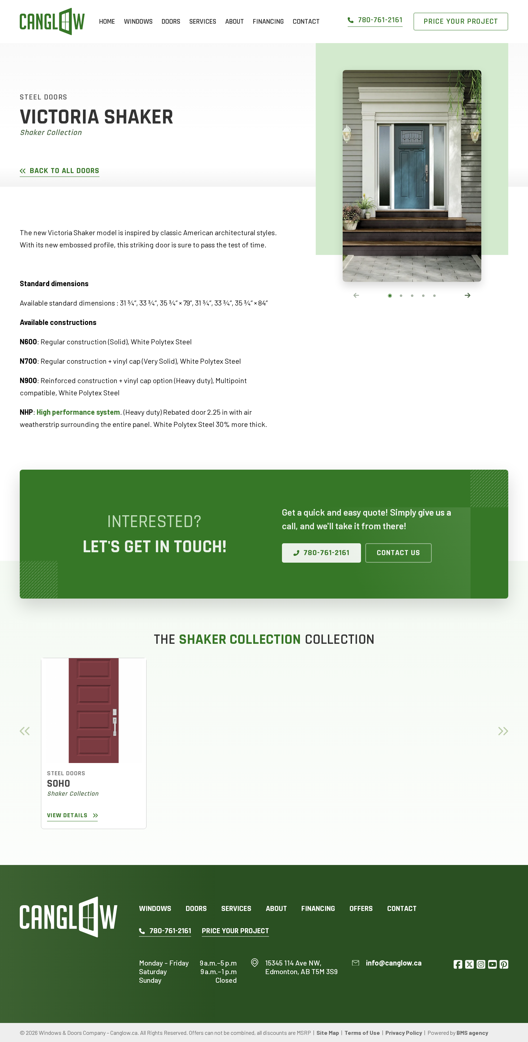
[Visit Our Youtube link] (492, 964)
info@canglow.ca (394, 962)
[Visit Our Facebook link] (458, 964)
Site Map (327, 1032)
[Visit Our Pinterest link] (504, 964)
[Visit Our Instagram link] (481, 964)
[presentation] (356, 295)
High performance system (78, 412)
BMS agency (472, 1032)
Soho (58, 783)
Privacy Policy (403, 1032)
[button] (390, 296)
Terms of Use (362, 1032)
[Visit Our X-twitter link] (469, 964)
